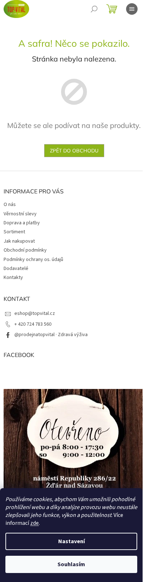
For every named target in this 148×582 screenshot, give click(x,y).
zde (34, 523)
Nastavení (71, 541)
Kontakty (13, 277)
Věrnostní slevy (20, 213)
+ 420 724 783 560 (32, 324)
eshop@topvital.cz (34, 313)
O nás (10, 204)
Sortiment (14, 231)
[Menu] (132, 9)
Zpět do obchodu (74, 150)
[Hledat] (94, 9)
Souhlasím (71, 564)
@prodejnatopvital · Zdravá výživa (51, 334)
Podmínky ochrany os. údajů (33, 259)
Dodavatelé (16, 268)
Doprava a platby (22, 222)
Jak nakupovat (19, 241)
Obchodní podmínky (25, 250)
